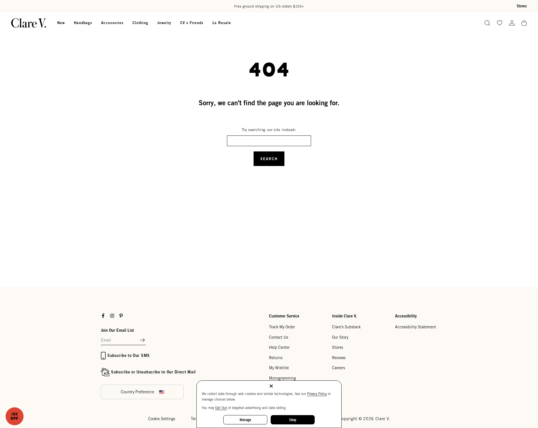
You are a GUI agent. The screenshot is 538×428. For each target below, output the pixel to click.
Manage (245, 420)
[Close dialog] (371, 151)
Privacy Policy (317, 394)
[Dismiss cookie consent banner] (271, 386)
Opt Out (221, 408)
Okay (292, 420)
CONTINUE (214, 242)
